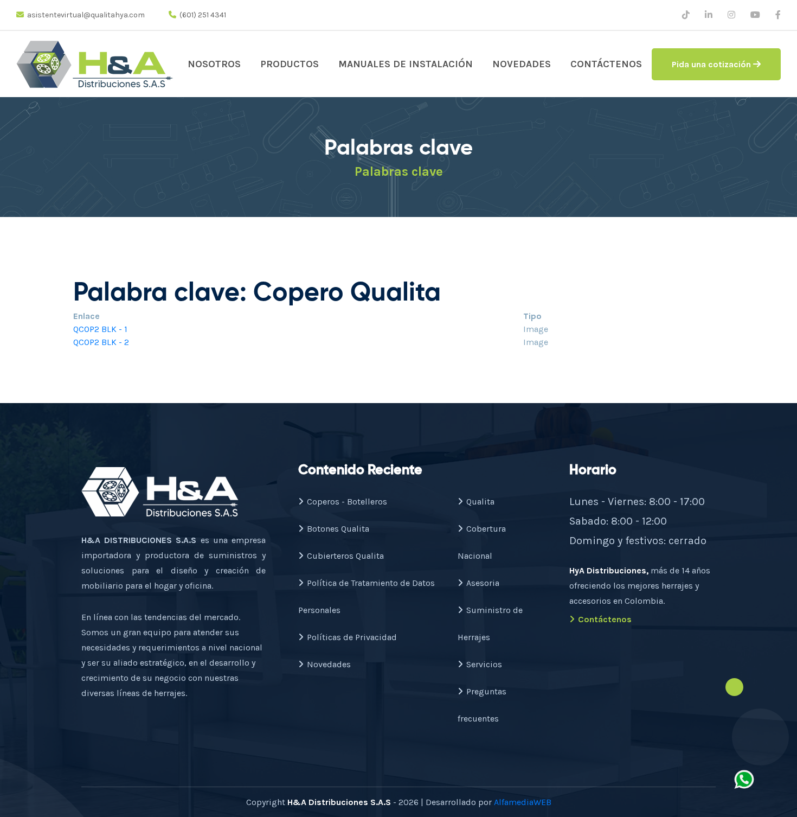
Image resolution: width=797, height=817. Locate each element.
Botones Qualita (338, 529)
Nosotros (214, 64)
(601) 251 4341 (202, 15)
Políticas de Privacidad (352, 637)
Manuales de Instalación (405, 64)
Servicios (484, 664)
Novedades (521, 64)
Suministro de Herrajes (490, 623)
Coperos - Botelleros (347, 501)
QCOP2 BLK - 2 (101, 342)
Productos (289, 64)
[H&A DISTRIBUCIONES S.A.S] (94, 64)
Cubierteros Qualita (345, 556)
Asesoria (482, 583)
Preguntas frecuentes (482, 705)
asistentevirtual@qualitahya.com (86, 15)
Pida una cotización (712, 64)
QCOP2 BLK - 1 (100, 329)
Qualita (480, 501)
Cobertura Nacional (482, 542)
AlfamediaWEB (522, 802)
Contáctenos (606, 64)
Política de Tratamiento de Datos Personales (366, 596)
